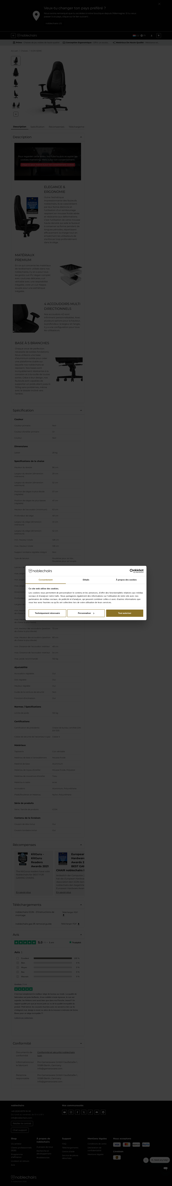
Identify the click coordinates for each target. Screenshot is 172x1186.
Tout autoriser (124, 613)
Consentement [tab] (46, 580)
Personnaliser (84, 613)
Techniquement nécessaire (47, 613)
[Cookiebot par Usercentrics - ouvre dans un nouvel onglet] (132, 571)
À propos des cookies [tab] (126, 580)
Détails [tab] (86, 580)
